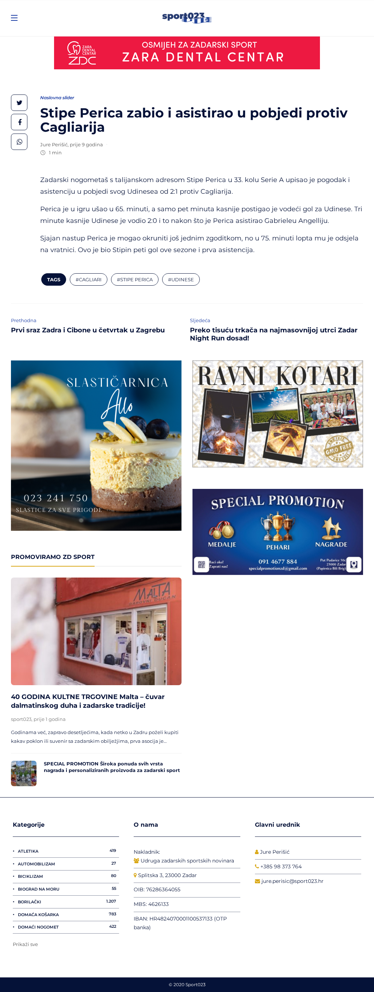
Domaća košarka (67, 914)
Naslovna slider (57, 97)
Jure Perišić (54, 144)
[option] (96, 682)
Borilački (67, 901)
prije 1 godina (50, 719)
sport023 (21, 719)
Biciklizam (67, 876)
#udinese (181, 279)
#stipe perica (135, 279)
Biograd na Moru (67, 889)
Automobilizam (67, 863)
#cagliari (89, 279)
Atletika (67, 851)
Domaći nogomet (67, 927)
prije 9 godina (86, 144)
